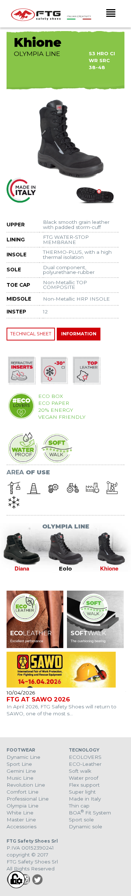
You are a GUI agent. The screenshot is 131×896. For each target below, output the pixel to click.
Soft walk (80, 771)
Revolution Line (26, 785)
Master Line (21, 819)
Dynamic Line (23, 757)
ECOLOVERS (85, 757)
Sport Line (19, 764)
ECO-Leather (85, 764)
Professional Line (28, 799)
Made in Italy (85, 799)
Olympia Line (23, 806)
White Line (20, 813)
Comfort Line (23, 792)
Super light (82, 792)
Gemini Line (21, 771)
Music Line (20, 778)
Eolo (65, 568)
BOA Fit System (90, 813)
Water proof (83, 778)
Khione (109, 568)
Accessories (21, 826)
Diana (22, 568)
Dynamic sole (85, 826)
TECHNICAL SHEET (30, 333)
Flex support (84, 785)
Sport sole (81, 819)
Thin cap (79, 806)
